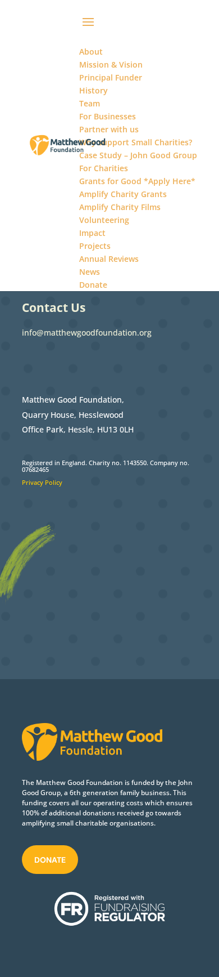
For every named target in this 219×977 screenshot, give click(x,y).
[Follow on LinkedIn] (76, 362)
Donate (50, 860)
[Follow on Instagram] (98, 362)
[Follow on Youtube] (121, 362)
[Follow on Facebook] (31, 362)
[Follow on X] (53, 362)
